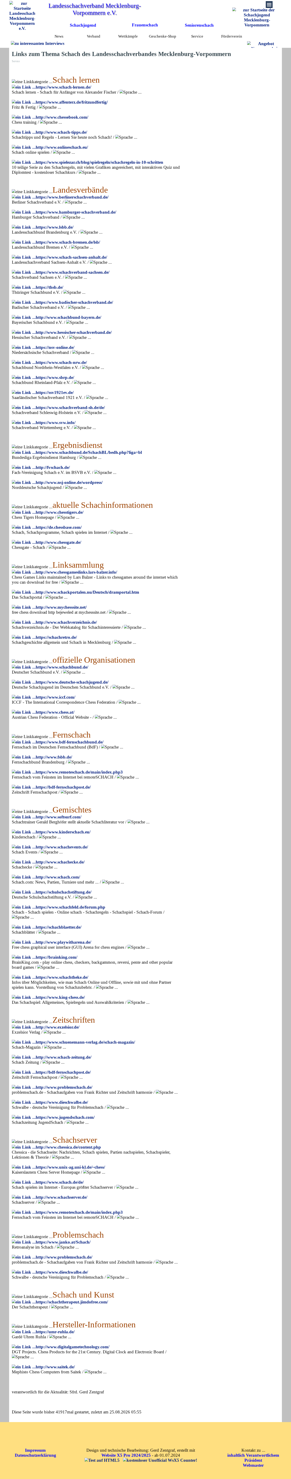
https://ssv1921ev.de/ (55, 392)
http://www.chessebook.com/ (62, 117)
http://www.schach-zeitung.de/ (63, 1057)
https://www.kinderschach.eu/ (63, 832)
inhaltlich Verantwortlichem (253, 1455)
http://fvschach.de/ (53, 467)
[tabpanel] (146, 25)
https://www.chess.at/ (55, 712)
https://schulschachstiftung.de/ (63, 892)
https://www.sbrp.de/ (55, 377)
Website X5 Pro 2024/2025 (126, 1455)
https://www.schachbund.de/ (62, 667)
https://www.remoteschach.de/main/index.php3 (79, 772)
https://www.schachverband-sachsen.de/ (72, 272)
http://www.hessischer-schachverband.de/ (74, 332)
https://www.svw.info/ (55, 422)
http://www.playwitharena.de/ (63, 942)
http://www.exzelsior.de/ (57, 1027)
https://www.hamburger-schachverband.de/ (76, 212)
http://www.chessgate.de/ (58, 542)
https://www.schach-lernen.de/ (63, 87)
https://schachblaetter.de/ (58, 927)
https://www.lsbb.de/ (54, 227)
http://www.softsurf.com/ (58, 817)
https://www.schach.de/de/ (60, 1182)
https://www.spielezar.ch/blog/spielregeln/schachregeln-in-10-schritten (99, 162)
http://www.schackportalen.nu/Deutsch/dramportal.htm (87, 592)
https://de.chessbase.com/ (59, 527)
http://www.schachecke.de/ (60, 862)
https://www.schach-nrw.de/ (61, 362)
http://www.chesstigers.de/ (59, 512)
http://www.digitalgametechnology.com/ (72, 1346)
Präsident (253, 1460)
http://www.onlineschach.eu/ (62, 147)
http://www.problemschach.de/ (64, 1087)
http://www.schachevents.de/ (62, 847)
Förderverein (231, 36)
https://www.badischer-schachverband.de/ (74, 302)
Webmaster (253, 1465)
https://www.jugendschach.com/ (65, 1117)
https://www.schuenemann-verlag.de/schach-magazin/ (85, 1042)
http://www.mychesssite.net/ (61, 607)
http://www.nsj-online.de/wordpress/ (69, 482)
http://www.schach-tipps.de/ (61, 132)
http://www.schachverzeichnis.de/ (66, 622)
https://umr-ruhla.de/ (55, 1331)
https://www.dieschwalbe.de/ (62, 1102)
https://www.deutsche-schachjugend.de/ (72, 682)
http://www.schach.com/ (58, 877)
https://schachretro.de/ (56, 637)
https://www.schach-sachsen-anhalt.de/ (71, 257)
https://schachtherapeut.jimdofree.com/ (72, 1302)
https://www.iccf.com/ (55, 697)
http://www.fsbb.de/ (54, 757)
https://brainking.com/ (56, 957)
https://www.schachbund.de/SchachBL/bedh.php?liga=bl (89, 452)
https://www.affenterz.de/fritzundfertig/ (72, 102)
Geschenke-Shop (162, 36)
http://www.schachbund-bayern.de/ (68, 317)
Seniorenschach (199, 25)
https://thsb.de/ (49, 287)
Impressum (35, 1450)
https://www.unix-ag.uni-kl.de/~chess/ (70, 1167)
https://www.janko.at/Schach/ (63, 1242)
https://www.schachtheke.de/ (62, 977)
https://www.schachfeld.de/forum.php (70, 907)
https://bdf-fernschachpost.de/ (63, 787)
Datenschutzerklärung (35, 1455)
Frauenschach (145, 25)
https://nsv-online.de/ (55, 347)
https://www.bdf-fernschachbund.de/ (69, 742)
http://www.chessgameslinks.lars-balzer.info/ (76, 572)
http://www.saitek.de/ (55, 1366)
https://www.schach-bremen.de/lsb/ (68, 242)
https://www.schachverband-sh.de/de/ (70, 407)
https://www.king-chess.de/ (60, 997)
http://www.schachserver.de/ (61, 1197)
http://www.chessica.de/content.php (68, 1147)
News (59, 36)
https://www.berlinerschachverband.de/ (72, 197)
